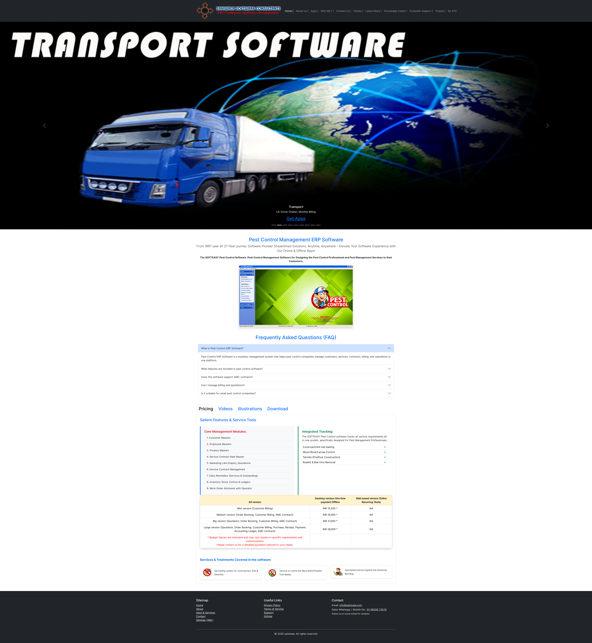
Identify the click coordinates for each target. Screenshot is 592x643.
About (199, 608)
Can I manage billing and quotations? (223, 385)
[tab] (206, 409)
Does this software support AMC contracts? (227, 376)
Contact (201, 616)
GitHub (268, 616)
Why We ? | (327, 10)
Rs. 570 (452, 10)
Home (199, 605)
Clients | (358, 10)
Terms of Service (274, 608)
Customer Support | (421, 10)
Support (268, 612)
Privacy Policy (272, 605)
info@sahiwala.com (350, 605)
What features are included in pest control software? (232, 368)
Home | (289, 10)
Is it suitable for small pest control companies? (228, 393)
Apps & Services (205, 612)
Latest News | (374, 10)
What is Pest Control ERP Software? (222, 348)
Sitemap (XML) (204, 620)
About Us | (302, 10)
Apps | (314, 10)
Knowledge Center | (395, 10)
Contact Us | (343, 10)
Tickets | (440, 10)
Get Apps (296, 218)
